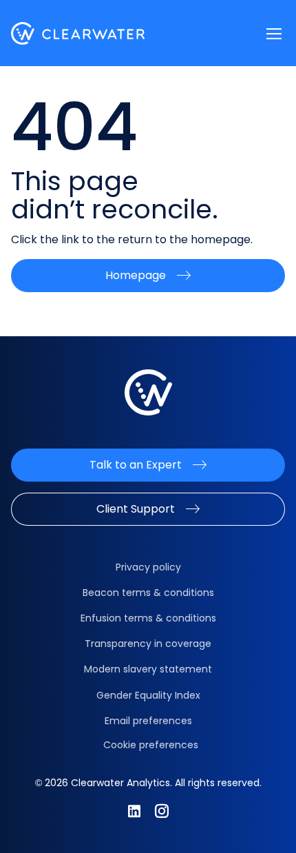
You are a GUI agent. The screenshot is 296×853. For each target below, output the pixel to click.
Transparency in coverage (148, 643)
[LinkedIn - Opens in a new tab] (134, 811)
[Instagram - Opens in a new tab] (162, 811)
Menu (274, 34)
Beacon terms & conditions (148, 592)
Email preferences (148, 721)
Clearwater (78, 33)
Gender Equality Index (148, 695)
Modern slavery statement (148, 669)
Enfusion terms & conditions (148, 618)
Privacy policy (148, 567)
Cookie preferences (150, 745)
